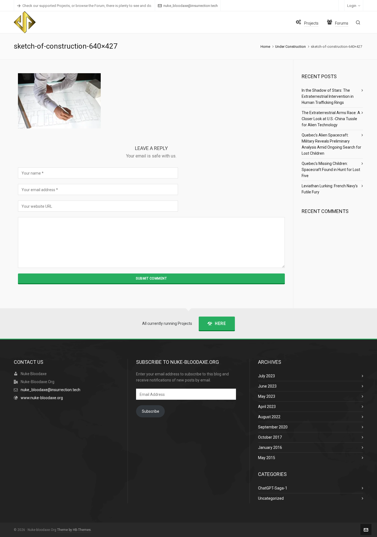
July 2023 (266, 376)
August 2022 (269, 417)
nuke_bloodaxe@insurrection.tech (190, 6)
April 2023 (267, 406)
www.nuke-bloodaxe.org (42, 398)
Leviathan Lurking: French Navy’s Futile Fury (330, 189)
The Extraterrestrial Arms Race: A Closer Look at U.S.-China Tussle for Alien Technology (331, 118)
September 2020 (273, 427)
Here (220, 323)
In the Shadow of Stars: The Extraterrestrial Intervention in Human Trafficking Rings (328, 96)
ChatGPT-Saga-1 (272, 488)
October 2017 (270, 437)
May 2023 (266, 396)
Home (265, 46)
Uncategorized (271, 498)
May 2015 (266, 458)
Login (351, 6)
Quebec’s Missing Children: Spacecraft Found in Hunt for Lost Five (331, 169)
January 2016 (270, 447)
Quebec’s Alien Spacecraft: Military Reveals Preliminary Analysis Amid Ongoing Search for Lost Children (331, 144)
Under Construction (290, 46)
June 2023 (267, 386)
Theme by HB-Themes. (74, 530)
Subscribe (150, 411)
